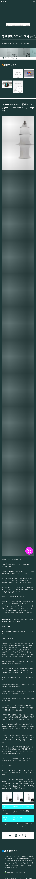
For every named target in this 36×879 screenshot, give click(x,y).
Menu (33, 2)
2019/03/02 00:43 (20, 872)
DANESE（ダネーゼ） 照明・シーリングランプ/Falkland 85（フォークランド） (18, 107)
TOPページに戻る (10, 58)
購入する (19, 835)
